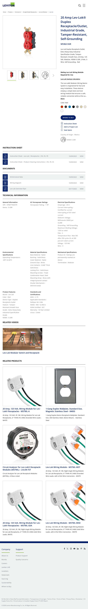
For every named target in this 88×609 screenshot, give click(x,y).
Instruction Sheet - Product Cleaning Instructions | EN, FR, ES (32, 162)
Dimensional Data (16, 177)
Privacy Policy (70, 599)
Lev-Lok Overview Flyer (18, 189)
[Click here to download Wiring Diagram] (5, 183)
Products (10, 12)
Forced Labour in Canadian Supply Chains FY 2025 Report (31, 601)
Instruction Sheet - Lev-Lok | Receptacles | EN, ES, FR (29, 156)
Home (4, 12)
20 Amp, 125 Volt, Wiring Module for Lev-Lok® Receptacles (21, 410)
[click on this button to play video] (22, 339)
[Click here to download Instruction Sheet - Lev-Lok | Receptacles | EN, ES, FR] (5, 156)
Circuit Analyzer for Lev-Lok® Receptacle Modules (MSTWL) (21, 468)
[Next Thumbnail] (53, 75)
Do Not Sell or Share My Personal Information (15, 599)
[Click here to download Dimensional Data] (5, 177)
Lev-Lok (51, 12)
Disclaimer (79, 599)
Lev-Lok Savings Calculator (70, 79)
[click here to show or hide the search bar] (79, 5)
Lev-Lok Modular (43, 12)
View (81, 156)
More (62, 99)
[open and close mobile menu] (84, 5)
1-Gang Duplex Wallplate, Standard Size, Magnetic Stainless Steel (64, 410)
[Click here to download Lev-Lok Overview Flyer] (5, 189)
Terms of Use (51, 599)
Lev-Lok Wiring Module (63, 467)
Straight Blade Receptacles (30, 12)
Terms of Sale (61, 599)
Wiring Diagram (15, 183)
